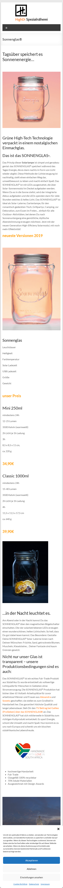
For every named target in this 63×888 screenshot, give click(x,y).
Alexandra (45, 696)
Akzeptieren (31, 860)
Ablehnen (31, 868)
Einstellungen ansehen (31, 877)
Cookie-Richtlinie (20, 884)
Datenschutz (34, 884)
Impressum (45, 884)
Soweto (6, 700)
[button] (58, 828)
